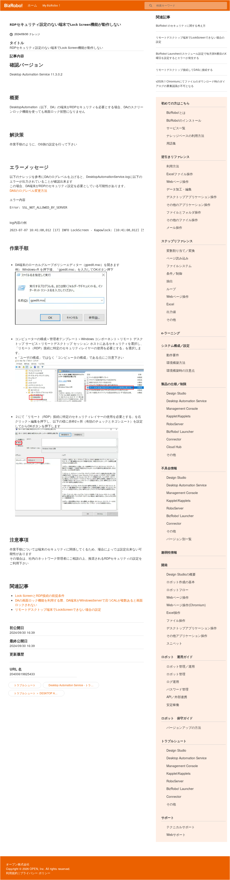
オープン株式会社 (17, 864)
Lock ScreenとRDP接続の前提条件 (39, 595)
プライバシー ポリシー (35, 873)
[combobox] (191, 5)
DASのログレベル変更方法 (28, 190)
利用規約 (12, 873)
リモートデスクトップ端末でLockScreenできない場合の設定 (58, 609)
